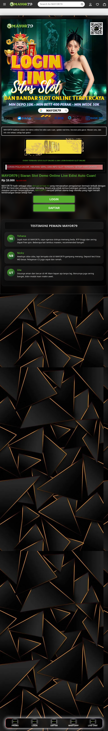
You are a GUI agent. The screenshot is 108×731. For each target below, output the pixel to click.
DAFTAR (54, 207)
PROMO (15, 726)
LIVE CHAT (93, 726)
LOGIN (54, 199)
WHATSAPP (73, 726)
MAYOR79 (40, 190)
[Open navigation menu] (4, 4)
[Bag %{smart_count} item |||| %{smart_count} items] (104, 4)
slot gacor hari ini (40, 186)
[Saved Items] (97, 4)
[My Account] (90, 4)
